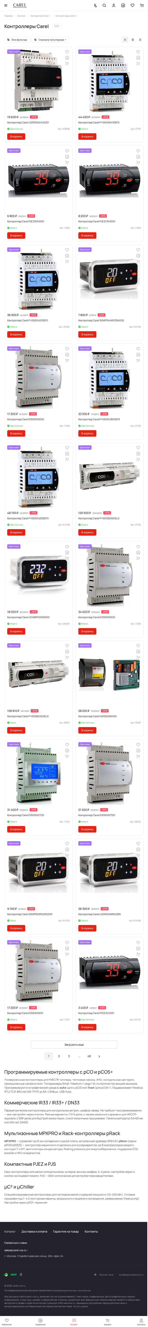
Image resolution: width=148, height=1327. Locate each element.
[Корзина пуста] (142, 5)
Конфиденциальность (131, 1274)
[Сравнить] (67, 58)
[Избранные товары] (132, 5)
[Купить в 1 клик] (67, 63)
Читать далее (80, 1306)
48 (89, 1056)
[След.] (99, 1056)
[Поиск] (104, 5)
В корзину (16, 136)
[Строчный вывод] (132, 39)
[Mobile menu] (6, 5)
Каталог (10, 1231)
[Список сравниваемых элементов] (123, 5)
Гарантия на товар (66, 1231)
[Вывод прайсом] (140, 39)
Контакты (91, 1231)
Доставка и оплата (34, 1231)
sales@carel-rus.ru (15, 1250)
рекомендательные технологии (73, 1290)
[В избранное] (67, 52)
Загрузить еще (74, 1045)
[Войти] (114, 5)
